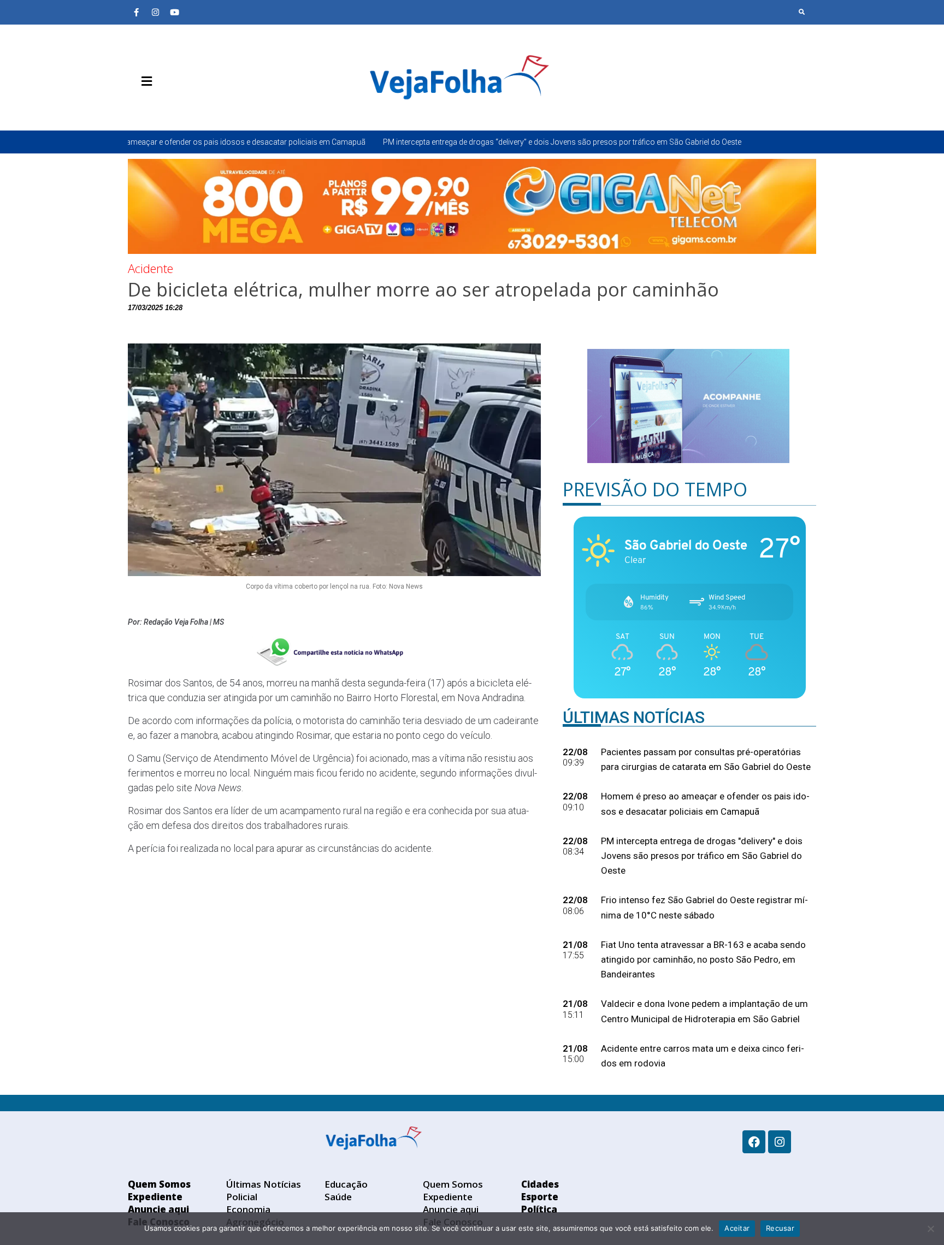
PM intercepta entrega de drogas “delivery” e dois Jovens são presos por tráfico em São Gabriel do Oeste (466, 142)
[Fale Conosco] (185, 107)
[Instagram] (155, 12)
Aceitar (737, 1228)
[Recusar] (930, 1228)
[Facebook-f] (136, 12)
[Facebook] (753, 1141)
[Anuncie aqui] (169, 107)
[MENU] (144, 81)
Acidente (150, 268)
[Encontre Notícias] (802, 12)
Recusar (780, 1228)
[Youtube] (174, 12)
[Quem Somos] (136, 107)
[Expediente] (152, 107)
